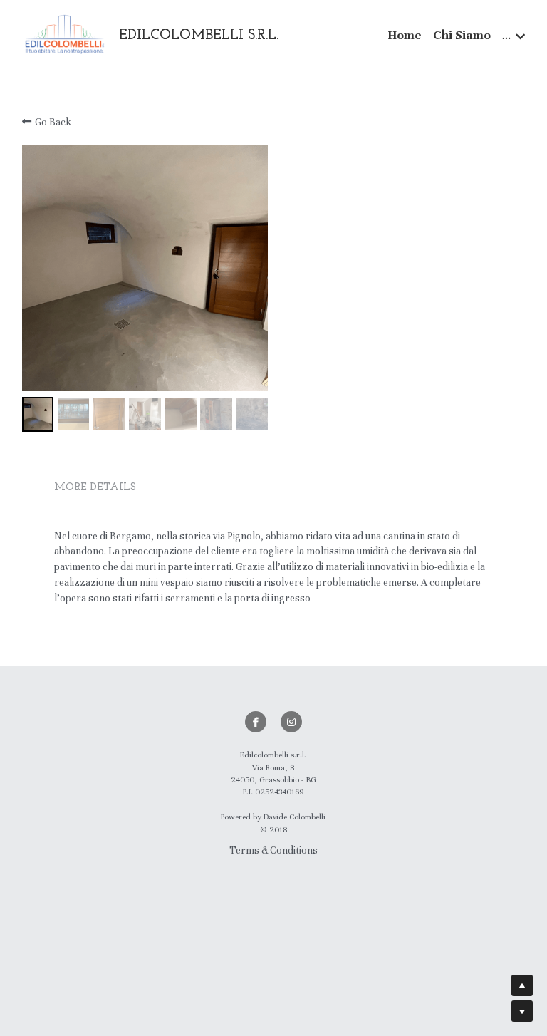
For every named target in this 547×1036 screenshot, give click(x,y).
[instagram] (291, 721)
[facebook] (255, 721)
